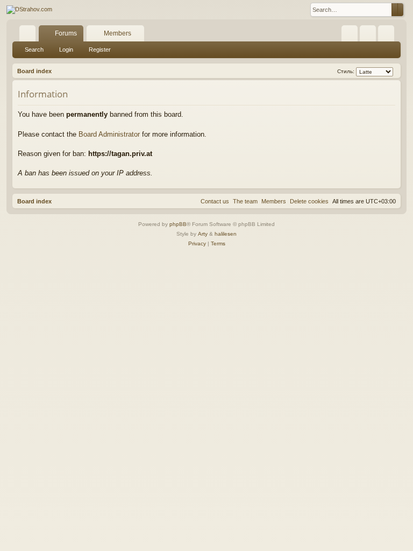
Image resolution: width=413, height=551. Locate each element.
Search (34, 49)
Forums (66, 33)
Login (66, 49)
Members (117, 33)
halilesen (226, 234)
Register (100, 49)
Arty (203, 234)
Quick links (29, 35)
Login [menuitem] (370, 35)
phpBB (178, 224)
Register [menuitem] (388, 35)
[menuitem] (349, 33)
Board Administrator (109, 134)
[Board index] (29, 9)
